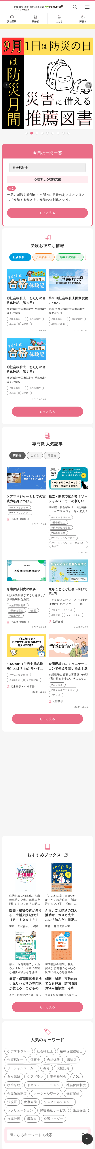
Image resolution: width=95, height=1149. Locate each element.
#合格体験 (35, 319)
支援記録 (63, 1068)
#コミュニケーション (63, 690)
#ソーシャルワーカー (63, 538)
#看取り (55, 615)
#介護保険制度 (18, 605)
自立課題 (13, 1076)
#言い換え (57, 685)
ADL (76, 1076)
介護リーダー (53, 1119)
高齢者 (35, 21)
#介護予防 (15, 615)
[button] (26, 133)
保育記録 (73, 1093)
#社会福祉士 (16, 319)
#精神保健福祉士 (60, 527)
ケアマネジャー (18, 1051)
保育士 (35, 1059)
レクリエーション (20, 1110)
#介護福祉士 (58, 532)
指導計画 (13, 1119)
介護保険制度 (17, 1093)
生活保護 (79, 1110)
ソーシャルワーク (47, 1093)
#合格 (13, 324)
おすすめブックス (44, 855)
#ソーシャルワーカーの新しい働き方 (68, 544)
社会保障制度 (76, 1085)
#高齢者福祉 (16, 610)
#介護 (33, 610)
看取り (32, 1119)
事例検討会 (58, 1076)
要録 (46, 1068)
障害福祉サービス (53, 1110)
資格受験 (12, 21)
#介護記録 (15, 680)
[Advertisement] (47, 784)
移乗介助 (13, 1085)
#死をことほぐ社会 (61, 610)
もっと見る (47, 213)
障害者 (83, 21)
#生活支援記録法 (19, 675)
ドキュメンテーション (43, 1085)
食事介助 (30, 1102)
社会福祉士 (20, 257)
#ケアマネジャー (19, 507)
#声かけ (55, 695)
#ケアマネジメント (20, 512)
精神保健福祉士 (69, 257)
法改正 (12, 1102)
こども (59, 21)
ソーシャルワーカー (21, 1068)
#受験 (25, 324)
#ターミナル (73, 615)
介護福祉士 (43, 257)
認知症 (71, 1059)
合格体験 (53, 1059)
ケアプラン (35, 1076)
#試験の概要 (58, 324)
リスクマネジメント (58, 1102)
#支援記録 (32, 680)
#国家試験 (77, 319)
